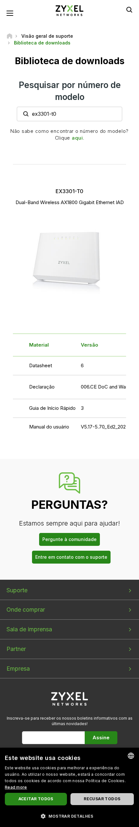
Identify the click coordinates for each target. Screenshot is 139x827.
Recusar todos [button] (102, 798)
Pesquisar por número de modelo (70, 91)
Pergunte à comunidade (69, 539)
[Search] (129, 9)
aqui (77, 138)
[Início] (9, 36)
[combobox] (131, 756)
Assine (101, 737)
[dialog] (69, 787)
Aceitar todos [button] (35, 798)
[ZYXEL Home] (69, 10)
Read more (16, 787)
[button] (69, 816)
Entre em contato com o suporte (71, 557)
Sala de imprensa (29, 629)
